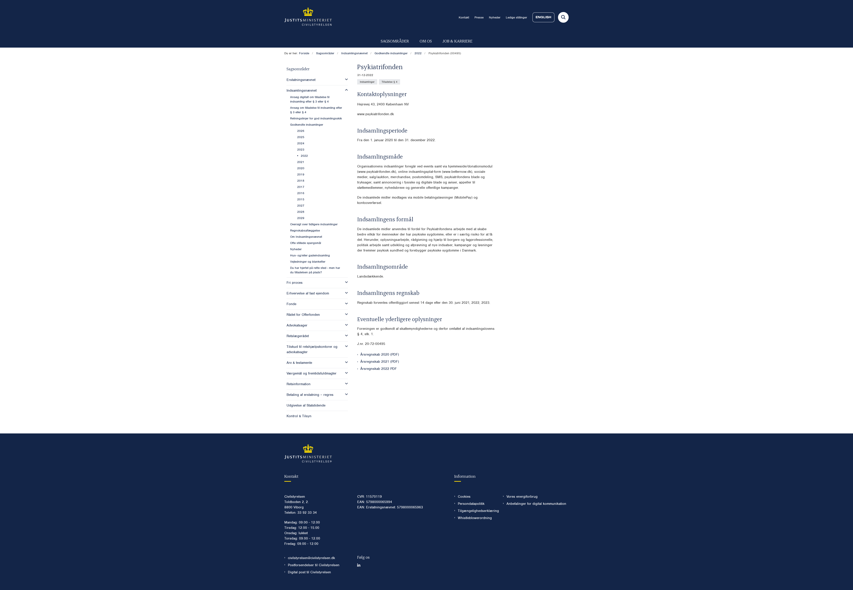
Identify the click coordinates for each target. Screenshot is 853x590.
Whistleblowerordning (475, 518)
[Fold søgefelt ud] (563, 17)
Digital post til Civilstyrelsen (309, 572)
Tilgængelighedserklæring (477, 511)
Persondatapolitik (471, 503)
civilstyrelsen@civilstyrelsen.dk (311, 558)
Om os (426, 40)
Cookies (464, 496)
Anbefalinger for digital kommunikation (536, 503)
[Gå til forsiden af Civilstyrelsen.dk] (308, 17)
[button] (345, 79)
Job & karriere (457, 40)
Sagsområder (395, 40)
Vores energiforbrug (522, 496)
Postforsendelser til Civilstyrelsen (313, 565)
